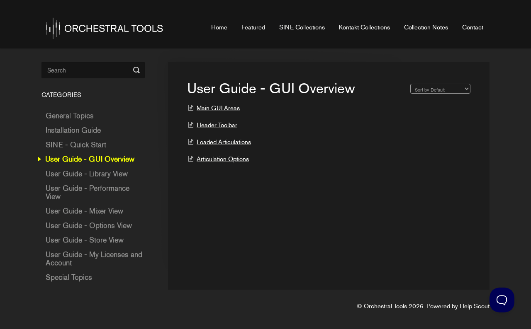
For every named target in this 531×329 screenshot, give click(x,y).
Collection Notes (426, 27)
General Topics (70, 115)
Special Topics (69, 277)
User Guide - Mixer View (84, 210)
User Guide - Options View (89, 225)
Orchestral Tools (385, 306)
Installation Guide (73, 130)
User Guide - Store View (85, 239)
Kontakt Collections (364, 27)
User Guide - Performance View (87, 192)
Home (219, 27)
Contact (472, 27)
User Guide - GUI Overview (90, 159)
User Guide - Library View (87, 173)
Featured (253, 27)
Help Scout (475, 306)
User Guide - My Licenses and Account (94, 258)
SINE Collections (302, 27)
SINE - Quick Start (76, 144)
